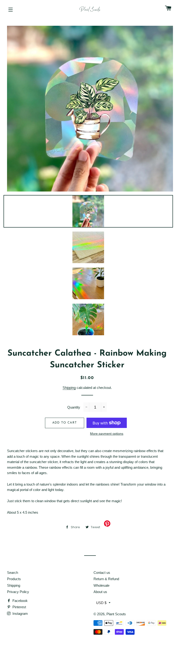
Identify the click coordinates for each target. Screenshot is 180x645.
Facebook (19, 601)
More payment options (106, 433)
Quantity (73, 407)
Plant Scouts (116, 614)
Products (14, 579)
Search (12, 573)
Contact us (102, 573)
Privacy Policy (18, 592)
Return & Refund (106, 579)
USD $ (101, 603)
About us (100, 592)
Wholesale (101, 585)
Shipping (69, 388)
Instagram (19, 614)
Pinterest (18, 607)
